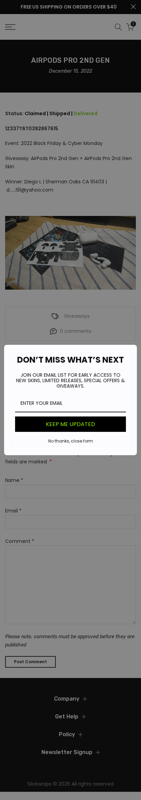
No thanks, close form (70, 441)
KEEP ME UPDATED (70, 424)
